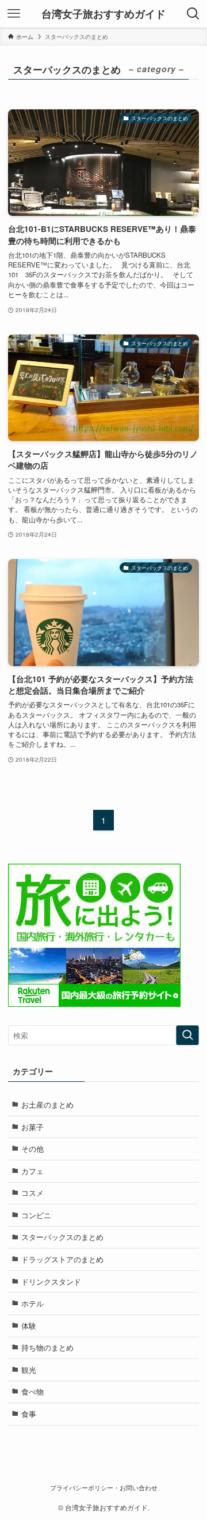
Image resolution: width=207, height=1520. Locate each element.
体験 (28, 1325)
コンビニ (36, 1215)
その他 (32, 1148)
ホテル (32, 1303)
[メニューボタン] (14, 13)
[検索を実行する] (187, 1035)
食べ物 (32, 1391)
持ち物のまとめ (47, 1347)
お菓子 (32, 1126)
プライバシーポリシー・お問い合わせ (104, 1487)
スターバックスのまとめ (62, 1236)
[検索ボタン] (193, 13)
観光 (28, 1369)
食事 (28, 1413)
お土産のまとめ (47, 1104)
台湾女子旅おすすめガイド (103, 14)
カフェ (32, 1170)
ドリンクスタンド (51, 1281)
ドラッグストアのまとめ (62, 1259)
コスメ (32, 1192)
